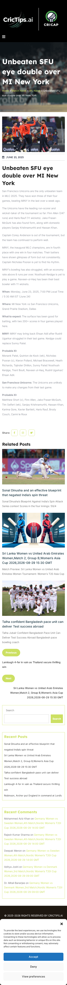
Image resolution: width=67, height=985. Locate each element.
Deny (33, 966)
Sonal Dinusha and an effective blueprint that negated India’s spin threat (31, 493)
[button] (61, 923)
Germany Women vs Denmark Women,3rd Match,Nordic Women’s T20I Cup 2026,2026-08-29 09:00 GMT (30, 871)
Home (5, 90)
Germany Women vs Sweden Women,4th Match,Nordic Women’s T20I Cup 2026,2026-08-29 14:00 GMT (32, 823)
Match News (19, 90)
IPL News (34, 90)
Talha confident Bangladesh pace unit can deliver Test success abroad (32, 624)
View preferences (33, 976)
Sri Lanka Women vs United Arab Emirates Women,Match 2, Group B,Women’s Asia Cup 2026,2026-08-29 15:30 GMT (33, 558)
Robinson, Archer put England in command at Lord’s (33, 795)
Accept (33, 956)
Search (10, 710)
